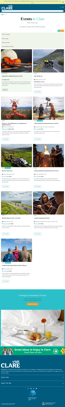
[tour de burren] (48, 60)
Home (2, 14)
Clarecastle (5, 223)
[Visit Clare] (8, 7)
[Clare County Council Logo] (48, 403)
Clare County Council (7, 403)
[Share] (59, 31)
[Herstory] (16, 108)
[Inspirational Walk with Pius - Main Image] (16, 250)
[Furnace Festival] (48, 155)
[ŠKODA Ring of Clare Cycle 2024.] (16, 203)
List (63, 30)
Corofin (37, 223)
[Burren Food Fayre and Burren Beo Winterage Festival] (16, 155)
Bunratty (5, 129)
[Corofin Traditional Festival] (48, 203)
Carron (37, 129)
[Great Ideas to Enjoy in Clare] (32, 351)
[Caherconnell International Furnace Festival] (48, 108)
